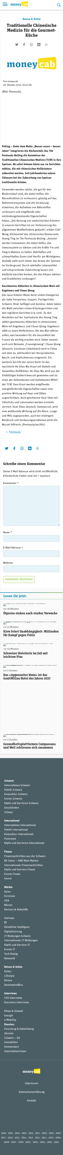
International (12, 820)
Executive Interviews (16, 1002)
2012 (37, 1138)
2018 (58, 1133)
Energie (8, 1015)
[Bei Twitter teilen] (16, 44)
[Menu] (5, 5)
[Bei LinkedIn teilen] (38, 44)
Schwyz (8, 812)
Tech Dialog (11, 954)
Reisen (8, 980)
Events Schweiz (13, 798)
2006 (20, 1142)
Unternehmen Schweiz (17, 785)
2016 (10, 1138)
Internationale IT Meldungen (21, 940)
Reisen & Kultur (31, 19)
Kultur (8, 971)
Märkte (8, 887)
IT (5, 922)
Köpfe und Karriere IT (17, 945)
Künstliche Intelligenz (17, 927)
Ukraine (8, 1033)
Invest (8, 878)
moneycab (13, 81)
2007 (13, 1142)
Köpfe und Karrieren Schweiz (21, 803)
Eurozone (9, 896)
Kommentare (11, 1047)
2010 (50, 1138)
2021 (37, 1133)
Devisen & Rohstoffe (16, 909)
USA (6, 900)
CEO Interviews (13, 998)
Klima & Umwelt (13, 1011)
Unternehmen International (20, 825)
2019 (51, 1133)
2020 (44, 1133)
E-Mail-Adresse (13, 547)
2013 (30, 1138)
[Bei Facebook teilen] (24, 44)
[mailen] (46, 44)
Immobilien (11, 1042)
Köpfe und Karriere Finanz (19, 869)
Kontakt (31, 1100)
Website (8, 563)
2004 (35, 1142)
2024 (17, 1133)
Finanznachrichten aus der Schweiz (25, 856)
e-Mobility (10, 1020)
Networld (9, 958)
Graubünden (11, 807)
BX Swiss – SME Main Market (21, 860)
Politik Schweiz (13, 790)
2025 (10, 1133)
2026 (3, 1133)
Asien (7, 891)
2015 (17, 1138)
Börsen (8, 905)
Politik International (16, 829)
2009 (58, 1138)
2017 (3, 1138)
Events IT (9, 949)
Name (7, 532)
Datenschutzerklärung (31, 1092)
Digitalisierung (13, 931)
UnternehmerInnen (15, 1051)
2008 (6, 1142)
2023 (24, 1133)
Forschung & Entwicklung (19, 1029)
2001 (56, 1142)
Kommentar (11, 483)
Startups (9, 918)
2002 (49, 1142)
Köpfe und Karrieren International (24, 843)
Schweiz (9, 781)
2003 (42, 1142)
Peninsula (14, 432)
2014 (24, 1138)
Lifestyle (9, 976)
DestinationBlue (13, 985)
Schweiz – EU (12, 1038)
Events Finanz (12, 874)
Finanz (8, 851)
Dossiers (9, 1024)
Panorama (10, 838)
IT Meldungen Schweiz (17, 936)
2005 (28, 1142)
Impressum (31, 1083)
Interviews (10, 993)
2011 (44, 1138)
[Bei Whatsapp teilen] (31, 44)
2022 (31, 1133)
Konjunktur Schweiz (16, 794)
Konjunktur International (18, 834)
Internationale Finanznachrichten (23, 865)
